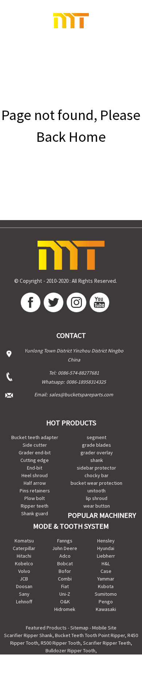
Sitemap (79, 627)
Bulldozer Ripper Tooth (70, 650)
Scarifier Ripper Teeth (107, 643)
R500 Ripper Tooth (60, 643)
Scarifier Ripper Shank (28, 635)
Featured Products (46, 627)
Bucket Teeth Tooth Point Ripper (90, 635)
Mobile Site (104, 627)
